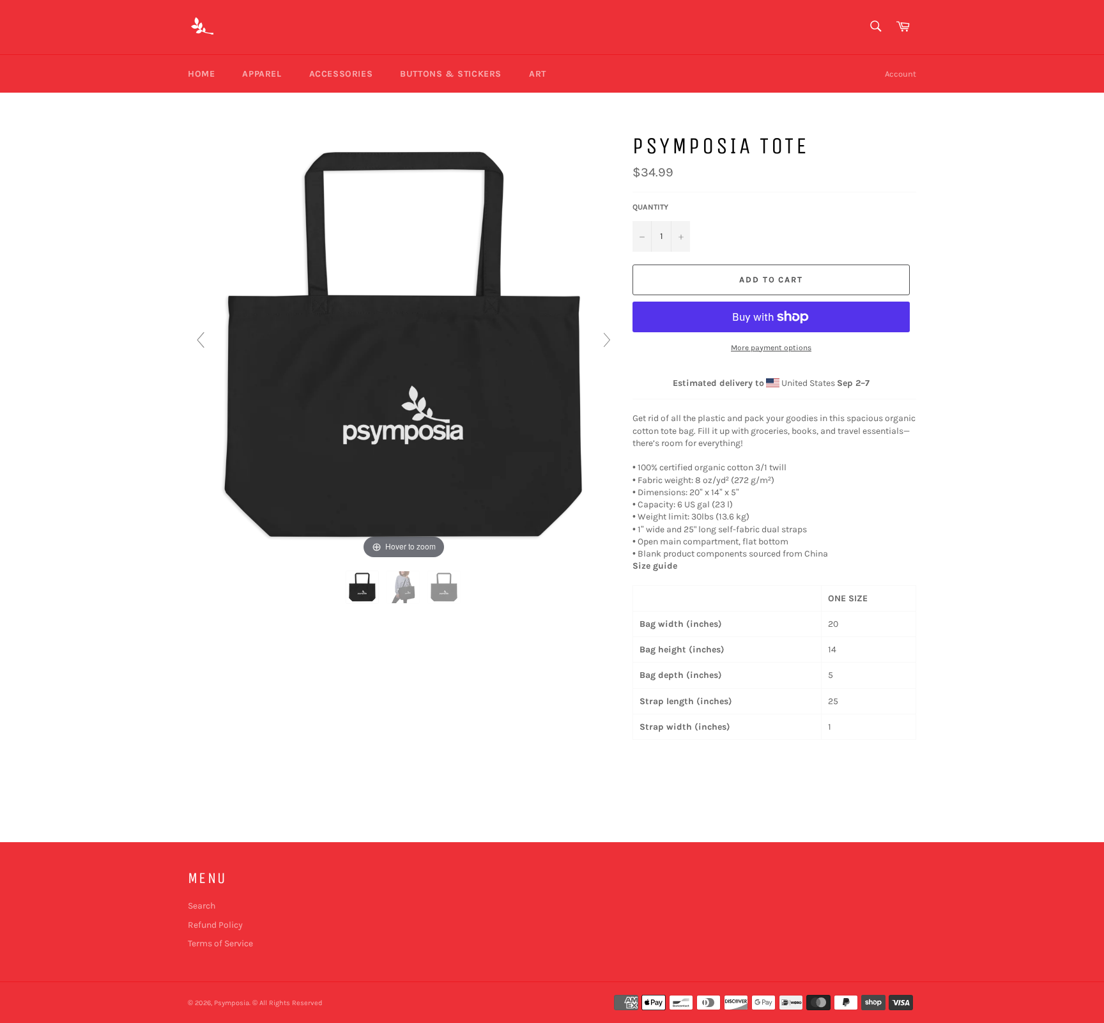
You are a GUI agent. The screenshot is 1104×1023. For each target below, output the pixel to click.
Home (201, 73)
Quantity (650, 207)
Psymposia (231, 1003)
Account (900, 74)
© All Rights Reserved (287, 1003)
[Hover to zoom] (404, 345)
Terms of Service (220, 943)
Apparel (261, 73)
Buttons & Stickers (451, 73)
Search (201, 905)
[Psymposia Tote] (363, 587)
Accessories (341, 73)
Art (537, 73)
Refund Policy (215, 924)
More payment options (771, 347)
